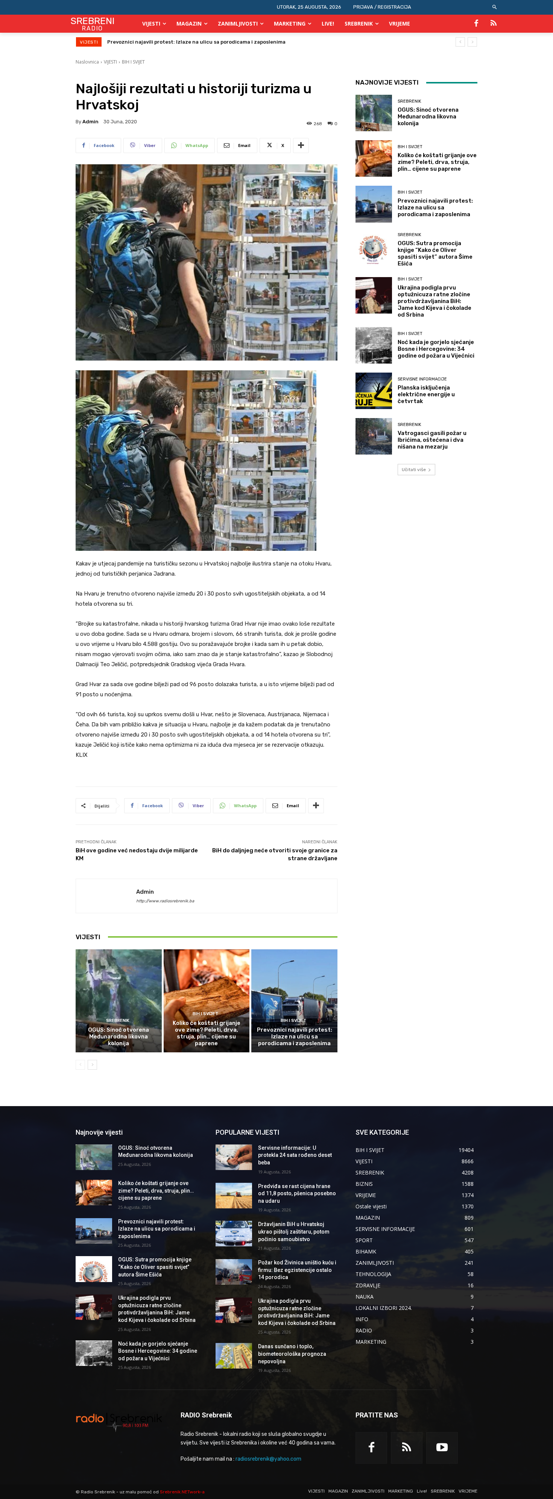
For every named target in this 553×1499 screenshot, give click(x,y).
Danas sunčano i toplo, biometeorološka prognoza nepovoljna (292, 1353)
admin (90, 121)
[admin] (106, 896)
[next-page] (92, 1065)
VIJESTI (110, 62)
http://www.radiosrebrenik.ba (165, 901)
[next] (472, 42)
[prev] (460, 42)
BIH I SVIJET (133, 62)
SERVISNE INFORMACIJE (422, 379)
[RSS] (493, 24)
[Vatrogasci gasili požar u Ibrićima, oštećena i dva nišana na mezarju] (374, 436)
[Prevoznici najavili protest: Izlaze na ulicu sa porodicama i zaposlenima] (294, 1000)
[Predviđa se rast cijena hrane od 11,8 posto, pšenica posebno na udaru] (234, 1195)
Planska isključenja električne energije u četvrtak (426, 394)
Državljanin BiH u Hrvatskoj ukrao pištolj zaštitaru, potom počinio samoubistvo (294, 1231)
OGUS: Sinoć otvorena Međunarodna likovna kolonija (118, 1036)
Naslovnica (87, 62)
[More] (301, 145)
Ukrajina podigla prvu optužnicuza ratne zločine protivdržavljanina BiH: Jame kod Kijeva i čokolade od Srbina (434, 301)
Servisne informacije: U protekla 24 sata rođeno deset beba (295, 1155)
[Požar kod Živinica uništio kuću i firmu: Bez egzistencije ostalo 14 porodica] (234, 1272)
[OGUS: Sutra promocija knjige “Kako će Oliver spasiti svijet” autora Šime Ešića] (374, 250)
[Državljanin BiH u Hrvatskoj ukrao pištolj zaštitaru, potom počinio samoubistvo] (234, 1233)
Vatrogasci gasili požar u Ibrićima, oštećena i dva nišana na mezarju (432, 440)
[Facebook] (476, 24)
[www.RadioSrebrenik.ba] (119, 1422)
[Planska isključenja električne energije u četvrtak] (374, 391)
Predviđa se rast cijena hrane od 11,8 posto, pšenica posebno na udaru (297, 1193)
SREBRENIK (117, 1021)
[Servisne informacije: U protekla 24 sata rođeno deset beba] (234, 1157)
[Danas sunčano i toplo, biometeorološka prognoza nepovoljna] (234, 1356)
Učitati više (414, 469)
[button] (495, 7)
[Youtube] (442, 1448)
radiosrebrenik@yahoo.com (268, 1459)
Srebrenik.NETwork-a (182, 1491)
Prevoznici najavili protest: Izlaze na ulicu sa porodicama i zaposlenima (294, 1036)
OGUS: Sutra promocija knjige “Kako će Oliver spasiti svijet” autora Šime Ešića (203, 42)
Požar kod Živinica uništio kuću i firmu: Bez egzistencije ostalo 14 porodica (297, 1270)
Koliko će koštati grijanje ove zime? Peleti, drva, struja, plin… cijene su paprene (206, 1033)
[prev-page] (80, 1065)
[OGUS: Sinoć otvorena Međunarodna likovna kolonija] (119, 1000)
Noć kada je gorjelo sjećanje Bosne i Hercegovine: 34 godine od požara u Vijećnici (436, 349)
